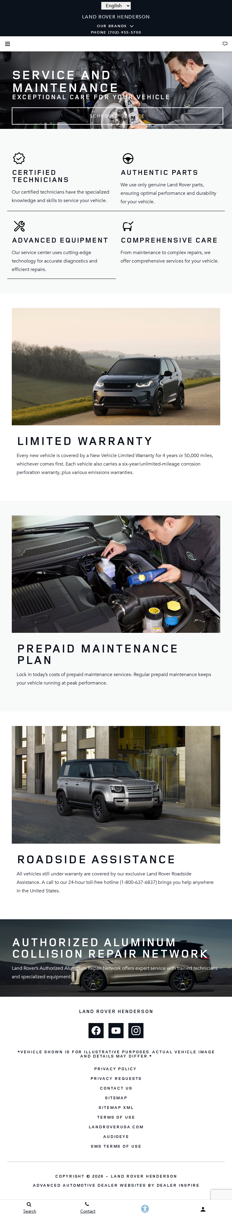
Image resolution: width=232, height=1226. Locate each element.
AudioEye (116, 1136)
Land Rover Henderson (144, 1176)
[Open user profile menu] (203, 1209)
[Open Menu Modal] (7, 43)
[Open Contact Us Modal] (225, 43)
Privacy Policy (115, 1068)
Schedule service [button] (117, 116)
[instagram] (135, 1030)
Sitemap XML (116, 1107)
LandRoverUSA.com (116, 1127)
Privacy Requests (115, 1078)
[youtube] (116, 1030)
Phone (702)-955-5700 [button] (116, 32)
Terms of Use (116, 1117)
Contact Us (116, 1088)
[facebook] (96, 1030)
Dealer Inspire (177, 1185)
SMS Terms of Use (116, 1146)
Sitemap (116, 1097)
